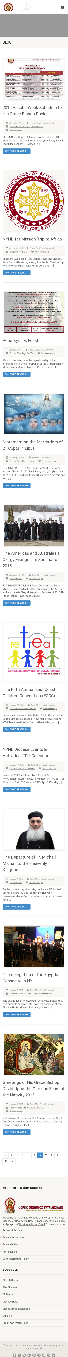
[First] (6, 1155)
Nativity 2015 (41, 1108)
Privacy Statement (13, 1237)
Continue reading (15, 151)
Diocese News (16, 126)
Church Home (10, 1280)
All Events (8, 1294)
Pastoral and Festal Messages (22, 1108)
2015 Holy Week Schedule (32, 126)
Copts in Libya (28, 461)
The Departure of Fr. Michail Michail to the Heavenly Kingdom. (29, 863)
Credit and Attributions (15, 1323)
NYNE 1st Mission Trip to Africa (32, 239)
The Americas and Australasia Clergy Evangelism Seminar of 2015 (31, 559)
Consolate (26, 994)
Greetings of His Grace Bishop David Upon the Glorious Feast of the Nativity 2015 (34, 1088)
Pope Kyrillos (27, 353)
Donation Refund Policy (16, 1258)
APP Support (10, 1251)
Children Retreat (29, 708)
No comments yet (16, 130)
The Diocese (10, 1287)
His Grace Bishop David (32, 1224)
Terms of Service (12, 1230)
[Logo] (23, 10)
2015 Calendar (28, 768)
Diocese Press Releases (16, 1308)
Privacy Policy (10, 1244)
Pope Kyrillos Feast (20, 340)
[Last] (13, 1161)
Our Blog (7, 1315)
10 (6, 1161)
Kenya (24, 252)
